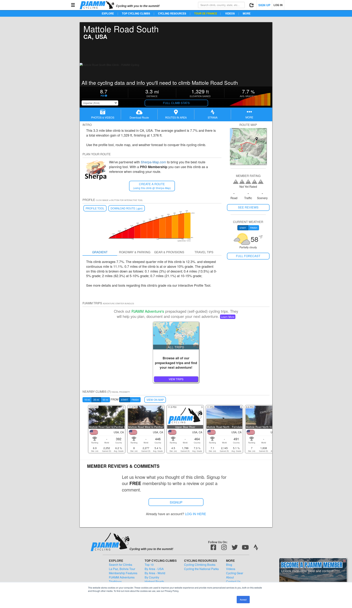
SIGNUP (176, 502)
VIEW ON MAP (155, 400)
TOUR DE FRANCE (205, 13)
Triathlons (115, 582)
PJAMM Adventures (122, 577)
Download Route (139, 117)
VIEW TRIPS (176, 379)
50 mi (105, 399)
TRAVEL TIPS (204, 252)
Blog (229, 565)
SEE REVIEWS (248, 207)
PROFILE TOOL (95, 208)
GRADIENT (100, 252)
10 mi (87, 399)
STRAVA (212, 117)
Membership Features (123, 573)
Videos (230, 569)
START (124, 399)
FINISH (135, 399)
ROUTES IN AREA (176, 117)
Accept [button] (243, 599)
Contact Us (233, 582)
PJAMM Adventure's (147, 311)
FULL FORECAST (248, 256)
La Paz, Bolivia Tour (122, 569)
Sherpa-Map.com (153, 161)
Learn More (227, 317)
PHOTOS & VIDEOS (102, 117)
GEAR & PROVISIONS (169, 252)
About (230, 577)
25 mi (96, 399)
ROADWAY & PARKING (134, 252)
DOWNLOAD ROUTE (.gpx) (127, 208)
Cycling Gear (234, 573)
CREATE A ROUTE (152, 186)
